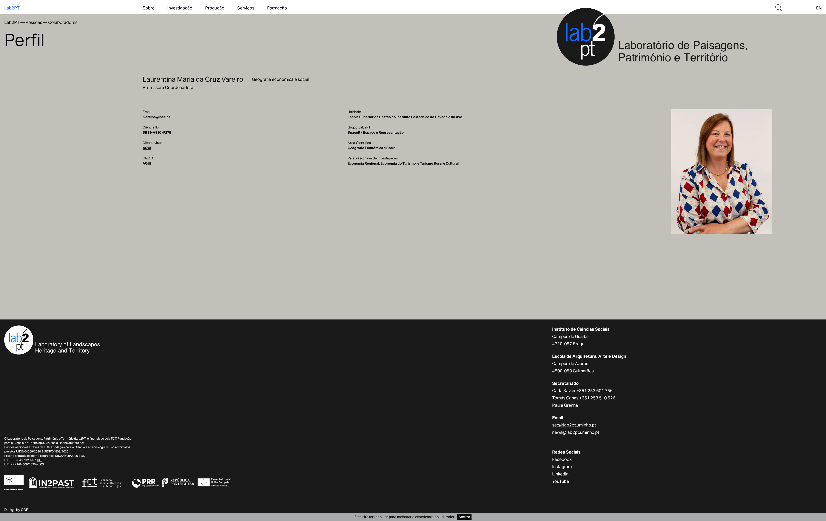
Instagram (562, 466)
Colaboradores (62, 22)
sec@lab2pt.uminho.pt (574, 425)
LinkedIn (560, 474)
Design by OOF (16, 509)
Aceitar (464, 517)
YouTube (560, 481)
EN (819, 8)
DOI (83, 456)
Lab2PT (12, 8)
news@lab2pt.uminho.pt (575, 432)
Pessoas (34, 22)
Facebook (562, 459)
